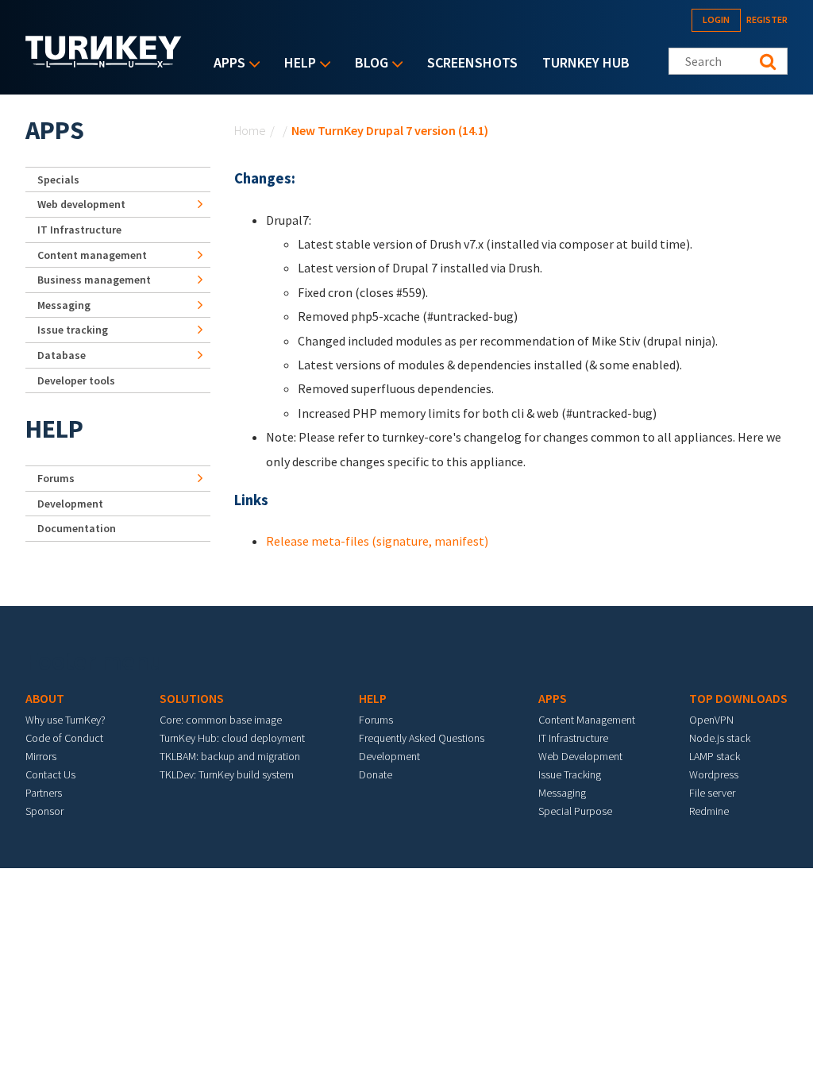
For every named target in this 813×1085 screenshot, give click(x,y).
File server (712, 793)
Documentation (76, 528)
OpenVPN (711, 719)
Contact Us (50, 774)
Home (250, 130)
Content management (92, 255)
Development (70, 503)
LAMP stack (714, 756)
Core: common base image (221, 719)
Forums (56, 478)
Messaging (64, 305)
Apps (225, 64)
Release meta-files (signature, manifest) (377, 541)
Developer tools (76, 380)
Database (61, 355)
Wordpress (713, 774)
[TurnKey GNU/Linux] (103, 63)
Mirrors (40, 756)
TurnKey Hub (586, 62)
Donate (375, 774)
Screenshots (472, 62)
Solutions (192, 698)
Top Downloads (738, 698)
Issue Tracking (569, 774)
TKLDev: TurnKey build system (227, 774)
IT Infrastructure (79, 229)
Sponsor (44, 811)
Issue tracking (72, 329)
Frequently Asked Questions (421, 738)
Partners (43, 793)
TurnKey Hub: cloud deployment (232, 738)
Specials (58, 179)
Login (716, 19)
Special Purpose (575, 811)
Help (296, 64)
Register (767, 19)
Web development (81, 204)
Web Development (580, 756)
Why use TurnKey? (65, 719)
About (44, 698)
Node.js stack (719, 738)
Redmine (709, 811)
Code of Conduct (64, 738)
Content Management (586, 719)
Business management (94, 279)
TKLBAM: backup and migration (230, 756)
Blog (367, 64)
